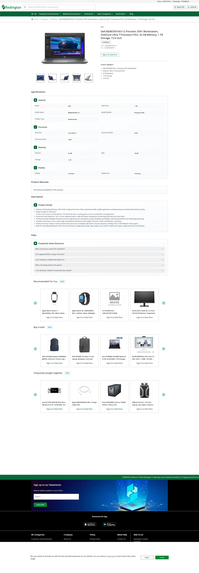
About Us (67, 539)
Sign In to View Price (110, 55)
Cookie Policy (111, 556)
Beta (62, 281)
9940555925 (166, 1)
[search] (25, 7)
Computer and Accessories (41, 539)
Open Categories (104, 14)
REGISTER (180, 7)
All (35, 14)
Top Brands (120, 14)
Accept (162, 557)
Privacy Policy (95, 539)
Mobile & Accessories (71, 14)
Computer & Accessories (49, 14)
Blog (131, 14)
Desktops (44, 19)
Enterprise (88, 14)
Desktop (53, 19)
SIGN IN (193, 7)
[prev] (35, 303)
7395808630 (185, 1)
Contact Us (121, 539)
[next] (163, 303)
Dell (102, 27)
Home (36, 19)
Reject (147, 557)
